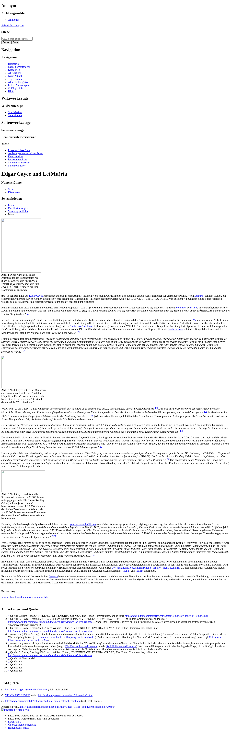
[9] (168, 459)
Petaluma (88, 326)
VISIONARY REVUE (17, 695)
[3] (24, 351)
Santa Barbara (175, 329)
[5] (205, 411)
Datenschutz (14, 721)
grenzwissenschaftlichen (83, 524)
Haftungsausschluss (18, 727)
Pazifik (193, 307)
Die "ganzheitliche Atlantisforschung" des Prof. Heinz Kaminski (146, 567)
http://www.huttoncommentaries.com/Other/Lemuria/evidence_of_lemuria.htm (166, 615)
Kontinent (181, 307)
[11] (94, 555)
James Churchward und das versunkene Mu (24, 597)
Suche (5, 32)
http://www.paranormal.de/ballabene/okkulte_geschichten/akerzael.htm (42, 701)
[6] (92, 415)
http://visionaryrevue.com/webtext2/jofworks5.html (65, 695)
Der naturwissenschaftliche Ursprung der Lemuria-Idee (66, 637)
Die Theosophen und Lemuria (81, 646)
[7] (181, 431)
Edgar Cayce (36, 295)
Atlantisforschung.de (12, 25)
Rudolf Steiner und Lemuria (121, 646)
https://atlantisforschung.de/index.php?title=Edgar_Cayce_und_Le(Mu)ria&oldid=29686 (66, 706)
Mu (195, 320)
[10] (54, 536)
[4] (156, 407)
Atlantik (126, 570)
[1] (28, 313)
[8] (101, 446)
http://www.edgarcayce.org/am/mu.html (26, 689)
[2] (78, 332)
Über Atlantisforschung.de (22, 724)
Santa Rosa (76, 326)
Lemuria (198, 295)
